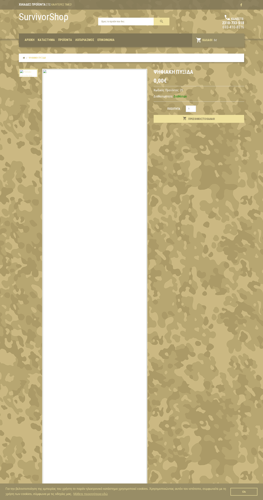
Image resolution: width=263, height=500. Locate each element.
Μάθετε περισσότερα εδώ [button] (90, 494)
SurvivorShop (43, 17)
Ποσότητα (173, 108)
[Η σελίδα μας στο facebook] (241, 5)
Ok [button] (244, 491)
